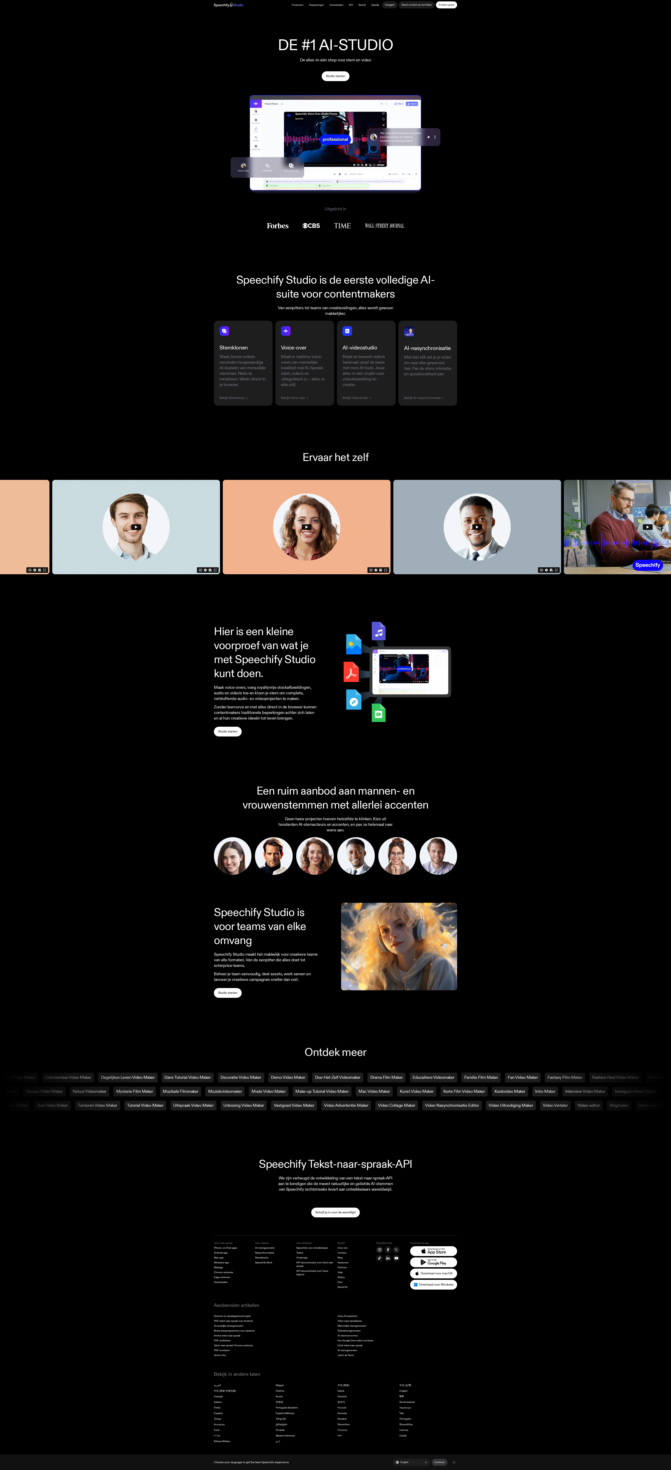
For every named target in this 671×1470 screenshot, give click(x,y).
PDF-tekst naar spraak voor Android (233, 1320)
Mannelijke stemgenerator (352, 1325)
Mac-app (218, 1257)
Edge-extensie (222, 1277)
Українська (405, 1407)
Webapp (218, 1267)
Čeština (280, 1390)
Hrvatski (280, 1430)
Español (218, 1413)
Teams (299, 1252)
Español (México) (285, 1413)
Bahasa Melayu (222, 1441)
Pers (340, 1282)
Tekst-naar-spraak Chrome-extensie (233, 1345)
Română (342, 1418)
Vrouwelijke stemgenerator (228, 1325)
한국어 (341, 1402)
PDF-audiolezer (222, 1340)
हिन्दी (401, 1396)
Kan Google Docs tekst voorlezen (356, 1340)
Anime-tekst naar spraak (227, 1335)
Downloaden (336, 4)
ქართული (281, 1424)
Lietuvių (403, 1430)
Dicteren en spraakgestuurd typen (232, 1316)
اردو (278, 1441)
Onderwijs (302, 1257)
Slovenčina (343, 1424)
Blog (340, 1257)
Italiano (218, 1402)
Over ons (343, 1247)
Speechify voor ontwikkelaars (312, 1247)
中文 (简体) (343, 1385)
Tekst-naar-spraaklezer (350, 1320)
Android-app (221, 1252)
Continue (439, 1462)
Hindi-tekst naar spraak (350, 1345)
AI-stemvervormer (348, 1335)
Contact (342, 1252)
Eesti (216, 1430)
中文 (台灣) (405, 1385)
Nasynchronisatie (264, 1252)
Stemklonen (261, 1257)
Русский (342, 1407)
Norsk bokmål (406, 1402)
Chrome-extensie (223, 1272)
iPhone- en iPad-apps (225, 1247)
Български (219, 1424)
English (403, 1390)
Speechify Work (263, 1262)
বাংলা (340, 1435)
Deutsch (342, 1396)
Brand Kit (343, 1287)
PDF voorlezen (222, 1350)
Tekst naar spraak (223, 1243)
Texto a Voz (220, 1355)
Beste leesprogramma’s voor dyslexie (234, 1330)
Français (218, 1396)
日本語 (279, 1402)
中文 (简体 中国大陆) (225, 1390)
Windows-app (221, 1262)
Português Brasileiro (287, 1407)
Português (405, 1418)
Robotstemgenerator (349, 1330)
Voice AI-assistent (347, 1316)
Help (340, 1272)
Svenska (342, 1413)
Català (402, 1435)
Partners (342, 1267)
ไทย (401, 1413)
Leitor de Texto (346, 1355)
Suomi (279, 1396)
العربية (217, 1385)
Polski (217, 1407)
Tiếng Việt (281, 1418)
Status (341, 1277)
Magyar (280, 1385)
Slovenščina (406, 1424)
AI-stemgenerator (265, 1247)
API (351, 4)
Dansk (341, 1390)
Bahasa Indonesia (285, 1435)
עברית (217, 1435)
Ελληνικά (342, 1430)
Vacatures (343, 1262)
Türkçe (217, 1418)
